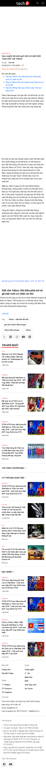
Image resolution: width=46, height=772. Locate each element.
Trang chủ (6, 670)
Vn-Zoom (29, 689)
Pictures (8, 689)
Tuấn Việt (11, 62)
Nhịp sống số (6, 53)
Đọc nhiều (7, 572)
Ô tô (3, 351)
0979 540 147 (15, 705)
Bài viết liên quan (9, 74)
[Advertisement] (23, 134)
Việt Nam (5, 375)
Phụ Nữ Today (7, 673)
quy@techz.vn (12, 708)
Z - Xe (27, 673)
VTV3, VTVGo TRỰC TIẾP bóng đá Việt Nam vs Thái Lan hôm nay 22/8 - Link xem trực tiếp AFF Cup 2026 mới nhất (14, 627)
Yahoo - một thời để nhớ (18, 319)
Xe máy (4, 504)
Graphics (8, 692)
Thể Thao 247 (30, 685)
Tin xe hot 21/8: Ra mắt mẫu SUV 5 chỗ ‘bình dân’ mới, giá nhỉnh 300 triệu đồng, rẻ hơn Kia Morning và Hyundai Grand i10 (14, 554)
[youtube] (23, 336)
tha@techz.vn (34, 711)
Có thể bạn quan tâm (13, 478)
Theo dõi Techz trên (10, 69)
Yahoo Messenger (11, 330)
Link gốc (5, 313)
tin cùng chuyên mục (13, 468)
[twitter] (4, 336)
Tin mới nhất (10, 345)
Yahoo (28, 330)
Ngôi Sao (28, 677)
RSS (26, 681)
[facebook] (10, 336)
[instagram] (17, 336)
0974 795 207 (22, 711)
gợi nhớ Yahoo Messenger (15, 325)
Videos (7, 685)
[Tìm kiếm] (35, 3)
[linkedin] (29, 336)
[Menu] (42, 3)
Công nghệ (29, 670)
